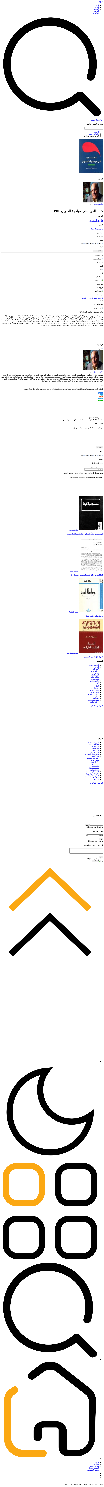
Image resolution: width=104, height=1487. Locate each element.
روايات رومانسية (93, 694)
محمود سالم (95, 760)
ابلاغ (101, 839)
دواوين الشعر (94, 681)
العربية (97, 667)
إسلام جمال (95, 750)
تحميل (95, 250)
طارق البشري (98, 204)
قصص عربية (95, 679)
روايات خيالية (94, 702)
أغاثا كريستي (95, 762)
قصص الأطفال (73, 612)
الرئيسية (96, 5)
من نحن (96, 1462)
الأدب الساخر (94, 675)
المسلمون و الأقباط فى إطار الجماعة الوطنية (85, 534)
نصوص (97, 673)
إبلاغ (101, 300)
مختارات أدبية (94, 690)
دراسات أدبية (94, 688)
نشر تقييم (99, 447)
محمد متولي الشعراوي (91, 754)
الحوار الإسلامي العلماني (93, 657)
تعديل (87, 825)
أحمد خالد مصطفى (93, 758)
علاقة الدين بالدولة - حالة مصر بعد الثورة (87, 575)
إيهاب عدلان (95, 752)
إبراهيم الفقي (94, 777)
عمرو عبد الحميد (93, 742)
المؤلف (95, 298)
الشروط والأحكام (93, 1468)
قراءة (100, 250)
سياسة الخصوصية (93, 1470)
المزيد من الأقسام (97, 706)
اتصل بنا (96, 1464)
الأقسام (96, 9)
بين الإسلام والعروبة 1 (94, 616)
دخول (101, 120)
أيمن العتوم (95, 746)
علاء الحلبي (95, 766)
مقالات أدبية (95, 692)
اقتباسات (96, 13)
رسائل (97, 684)
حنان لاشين (95, 764)
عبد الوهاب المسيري (92, 772)
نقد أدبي (96, 686)
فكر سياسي (74, 571)
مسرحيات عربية (72, 653)
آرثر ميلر (96, 779)
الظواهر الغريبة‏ (94, 665)
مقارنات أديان (73, 530)
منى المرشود (94, 770)
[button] (100, 393)
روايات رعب (95, 696)
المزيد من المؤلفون (96, 783)
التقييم (84, 298)
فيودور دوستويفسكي (92, 775)
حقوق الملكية (94, 1466)
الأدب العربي (95, 669)
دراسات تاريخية (94, 134)
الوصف (100, 298)
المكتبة (96, 7)
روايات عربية (94, 671)
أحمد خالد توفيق (93, 768)
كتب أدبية (96, 698)
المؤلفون (96, 11)
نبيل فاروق (95, 748)
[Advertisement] (52, 334)
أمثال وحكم (95, 677)
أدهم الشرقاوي (94, 744)
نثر (98, 683)
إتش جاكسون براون (92, 773)
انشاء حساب (95, 120)
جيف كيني (95, 756)
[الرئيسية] (50, 1459)
